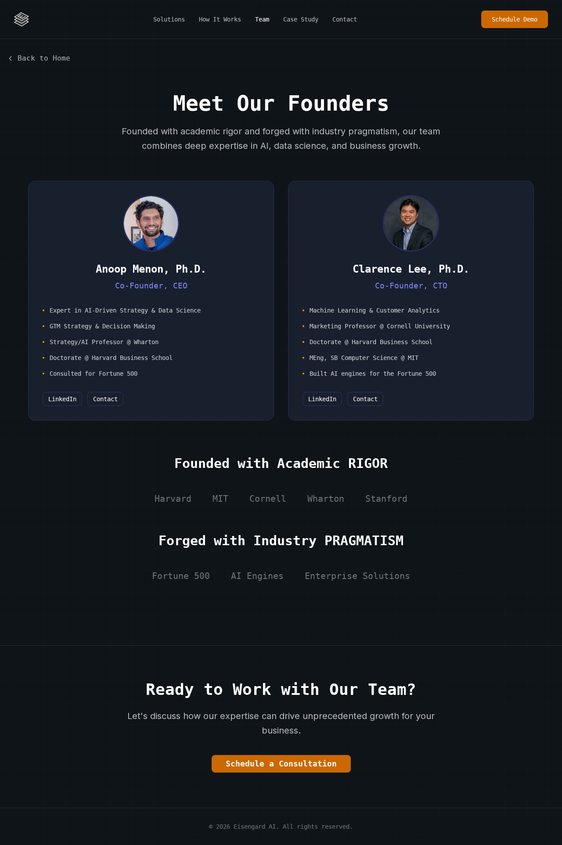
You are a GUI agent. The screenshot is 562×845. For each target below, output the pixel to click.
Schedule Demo (514, 19)
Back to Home (44, 58)
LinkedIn (62, 399)
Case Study (300, 19)
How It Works (220, 19)
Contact (344, 19)
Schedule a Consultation (281, 763)
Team (262, 19)
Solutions (169, 19)
